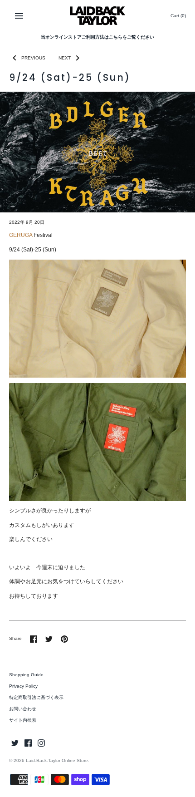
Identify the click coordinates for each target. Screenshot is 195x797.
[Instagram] (41, 743)
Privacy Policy (23, 686)
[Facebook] (28, 743)
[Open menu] (19, 16)
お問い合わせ (22, 708)
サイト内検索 (22, 720)
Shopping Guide (26, 674)
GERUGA (20, 235)
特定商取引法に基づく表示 (36, 697)
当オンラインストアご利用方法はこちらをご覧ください (97, 36)
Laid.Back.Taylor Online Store (57, 760)
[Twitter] (15, 743)
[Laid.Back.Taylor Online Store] (97, 15)
